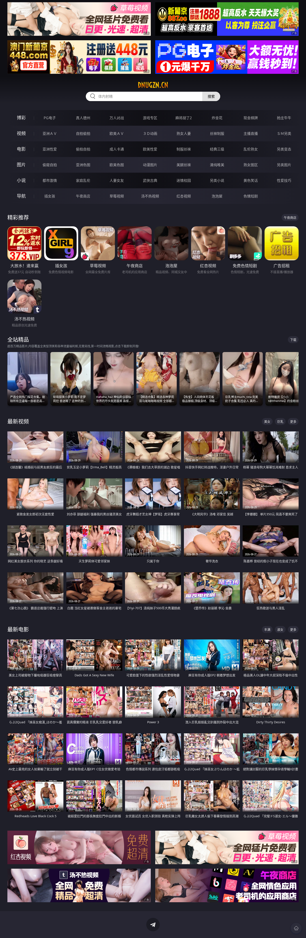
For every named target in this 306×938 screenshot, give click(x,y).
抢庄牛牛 (284, 117)
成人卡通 (117, 149)
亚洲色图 (83, 164)
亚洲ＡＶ (50, 133)
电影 (21, 149)
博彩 (21, 118)
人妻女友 (117, 180)
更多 (293, 421)
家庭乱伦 (83, 180)
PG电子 (50, 117)
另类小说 (217, 180)
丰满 (267, 629)
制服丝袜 (184, 149)
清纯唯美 (217, 164)
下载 (293, 339)
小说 (21, 180)
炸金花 (217, 117)
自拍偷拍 (83, 133)
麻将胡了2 (183, 117)
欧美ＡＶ (117, 133)
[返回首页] (296, 928)
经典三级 (217, 149)
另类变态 (284, 149)
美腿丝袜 (184, 164)
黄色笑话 (251, 180)
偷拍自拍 (83, 149)
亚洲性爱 (50, 149)
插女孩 (49, 196)
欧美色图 (117, 164)
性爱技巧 (284, 180)
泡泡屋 (217, 196)
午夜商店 (83, 196)
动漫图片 (150, 164)
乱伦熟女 (251, 149)
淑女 (280, 629)
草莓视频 (117, 196)
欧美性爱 (150, 149)
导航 (21, 196)
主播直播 (251, 133)
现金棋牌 (251, 117)
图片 (21, 165)
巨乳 (280, 421)
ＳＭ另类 (284, 133)
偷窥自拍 (50, 164)
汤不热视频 (150, 196)
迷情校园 (184, 180)
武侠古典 (150, 180)
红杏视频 (184, 196)
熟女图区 (251, 164)
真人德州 (83, 117)
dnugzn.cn (153, 85)
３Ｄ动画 (150, 133)
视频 (21, 133)
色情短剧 (251, 196)
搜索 (211, 96)
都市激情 (50, 180)
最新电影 (18, 629)
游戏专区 (150, 117)
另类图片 (284, 164)
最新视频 (18, 421)
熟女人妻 (184, 133)
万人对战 (117, 117)
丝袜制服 (217, 133)
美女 (267, 421)
